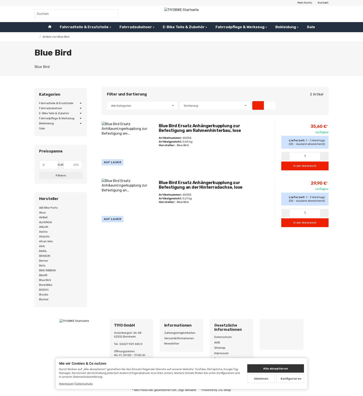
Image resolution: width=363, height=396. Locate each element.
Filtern (61, 175)
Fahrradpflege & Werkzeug (240, 27)
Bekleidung (285, 27)
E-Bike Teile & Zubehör (184, 27)
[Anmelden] (313, 13)
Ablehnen (261, 378)
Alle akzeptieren (275, 368)
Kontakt (323, 2)
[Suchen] (113, 13)
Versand (190, 390)
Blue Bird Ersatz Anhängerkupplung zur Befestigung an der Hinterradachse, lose (200, 184)
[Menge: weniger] (285, 156)
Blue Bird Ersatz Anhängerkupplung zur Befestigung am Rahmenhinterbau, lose (200, 128)
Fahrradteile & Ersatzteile (84, 27)
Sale (311, 27)
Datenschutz (84, 383)
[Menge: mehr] (324, 156)
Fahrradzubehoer (136, 27)
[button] (215, 105)
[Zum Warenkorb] (324, 13)
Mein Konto (304, 2)
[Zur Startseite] (181, 13)
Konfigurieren (291, 378)
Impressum (66, 383)
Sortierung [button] (191, 105)
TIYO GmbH (124, 325)
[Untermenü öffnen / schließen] (80, 103)
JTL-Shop (224, 390)
